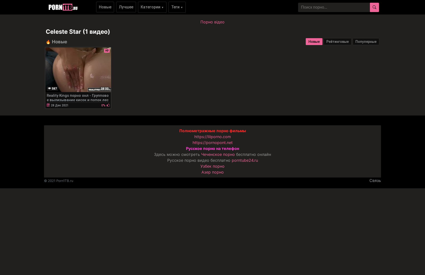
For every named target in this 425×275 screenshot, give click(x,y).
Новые (105, 7)
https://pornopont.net (213, 142)
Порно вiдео (212, 21)
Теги (177, 7)
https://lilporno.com (212, 136)
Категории (152, 7)
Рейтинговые (337, 42)
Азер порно (212, 172)
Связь (375, 180)
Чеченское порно (218, 154)
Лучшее (126, 7)
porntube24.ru (245, 160)
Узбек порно (212, 166)
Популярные (366, 42)
